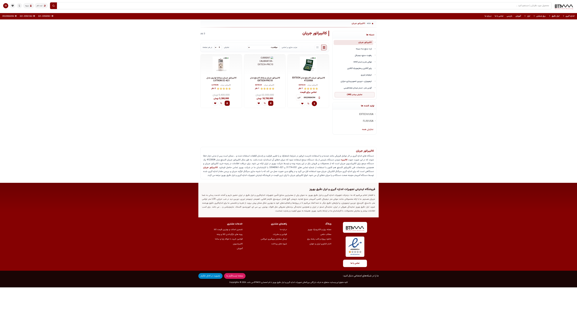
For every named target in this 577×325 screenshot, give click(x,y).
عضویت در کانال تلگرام (210, 276)
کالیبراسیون (238, 244)
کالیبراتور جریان (365, 42)
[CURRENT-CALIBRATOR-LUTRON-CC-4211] (221, 64)
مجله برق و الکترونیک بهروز (319, 229)
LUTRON (215, 85)
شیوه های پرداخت (279, 244)
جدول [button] (324, 47)
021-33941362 (26, 16)
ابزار (527, 16)
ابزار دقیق (554, 16)
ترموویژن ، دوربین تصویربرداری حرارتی (356, 81)
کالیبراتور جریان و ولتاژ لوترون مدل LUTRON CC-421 (221, 79)
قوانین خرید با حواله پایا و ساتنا (229, 239)
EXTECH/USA (366, 114)
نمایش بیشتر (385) (354, 94)
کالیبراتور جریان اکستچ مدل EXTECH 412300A (308, 79)
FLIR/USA (368, 121)
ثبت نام (39, 5)
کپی (298, 97)
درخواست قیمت (314, 103)
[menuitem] (568, 16)
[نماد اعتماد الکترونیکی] (355, 247)
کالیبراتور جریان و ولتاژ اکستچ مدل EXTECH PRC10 (265, 79)
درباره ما (488, 16)
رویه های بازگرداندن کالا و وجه (230, 234)
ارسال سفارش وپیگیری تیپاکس (274, 239)
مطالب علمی (325, 234)
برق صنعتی (539, 16)
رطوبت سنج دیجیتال (363, 55)
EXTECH (302, 85)
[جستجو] (53, 5)
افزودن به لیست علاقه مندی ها (302, 103)
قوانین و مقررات (280, 234)
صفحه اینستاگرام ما (234, 276)
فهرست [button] (317, 47)
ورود (27, 5)
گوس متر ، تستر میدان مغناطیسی (358, 88)
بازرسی (509, 16)
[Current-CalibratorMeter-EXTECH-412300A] (308, 64)
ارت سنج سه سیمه (364, 48)
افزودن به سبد (270, 103)
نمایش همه (367, 129)
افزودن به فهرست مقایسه (308, 103)
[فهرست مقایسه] (19, 5)
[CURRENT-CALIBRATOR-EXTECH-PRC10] (264, 64)
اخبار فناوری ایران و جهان (320, 244)
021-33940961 (44, 16)
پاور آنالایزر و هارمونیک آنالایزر (359, 68)
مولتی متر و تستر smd (362, 61)
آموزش (518, 16)
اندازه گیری (568, 16)
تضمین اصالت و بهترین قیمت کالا (228, 229)
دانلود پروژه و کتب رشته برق (319, 239)
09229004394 (8, 16)
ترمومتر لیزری (366, 74)
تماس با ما (499, 16)
